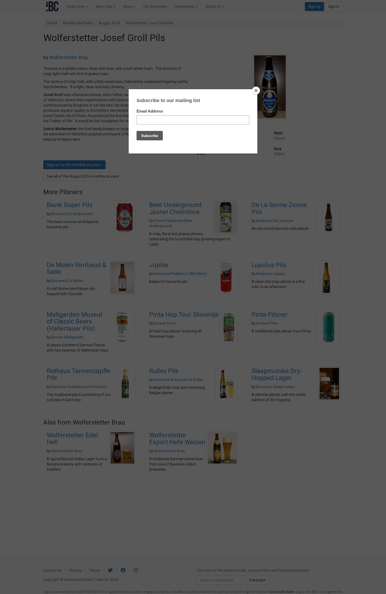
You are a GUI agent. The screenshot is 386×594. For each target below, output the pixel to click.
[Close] (256, 90)
